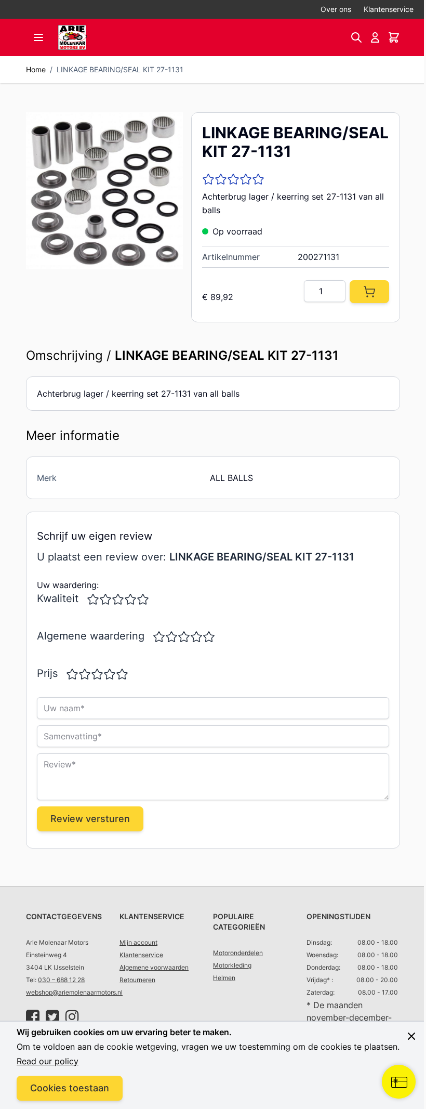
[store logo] (72, 37)
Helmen (224, 978)
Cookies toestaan (69, 1087)
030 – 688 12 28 (61, 980)
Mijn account (138, 942)
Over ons (336, 9)
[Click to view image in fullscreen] (104, 190)
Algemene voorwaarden (154, 967)
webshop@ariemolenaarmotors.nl (74, 992)
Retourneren (137, 980)
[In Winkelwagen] (369, 291)
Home (36, 69)
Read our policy (47, 1061)
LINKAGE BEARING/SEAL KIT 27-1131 (120, 69)
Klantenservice (389, 9)
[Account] (375, 37)
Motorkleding (232, 965)
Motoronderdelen (238, 953)
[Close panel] (403, 1023)
